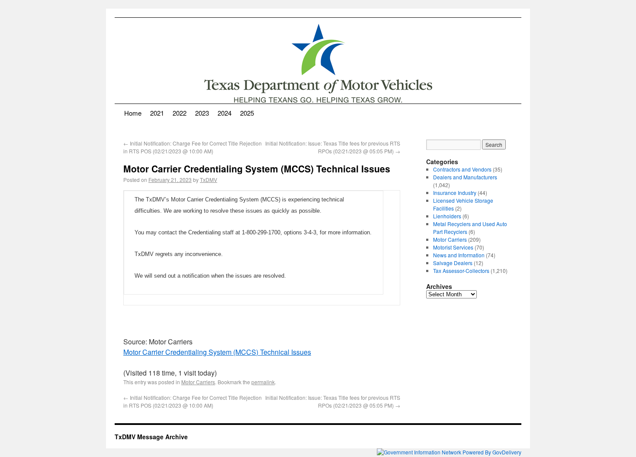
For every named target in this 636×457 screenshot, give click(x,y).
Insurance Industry (454, 192)
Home (132, 112)
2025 (247, 112)
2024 (224, 112)
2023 (202, 112)
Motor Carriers (198, 382)
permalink (263, 382)
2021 (157, 112)
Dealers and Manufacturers (465, 177)
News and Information (459, 255)
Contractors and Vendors (462, 169)
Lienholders (447, 216)
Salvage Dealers (452, 262)
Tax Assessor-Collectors (461, 270)
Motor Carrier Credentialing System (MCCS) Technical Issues (217, 352)
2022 (179, 112)
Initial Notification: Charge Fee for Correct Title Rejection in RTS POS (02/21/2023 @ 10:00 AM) (192, 147)
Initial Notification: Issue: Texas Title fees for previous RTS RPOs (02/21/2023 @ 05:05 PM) (332, 147)
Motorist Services (453, 247)
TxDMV (208, 179)
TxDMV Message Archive (151, 436)
